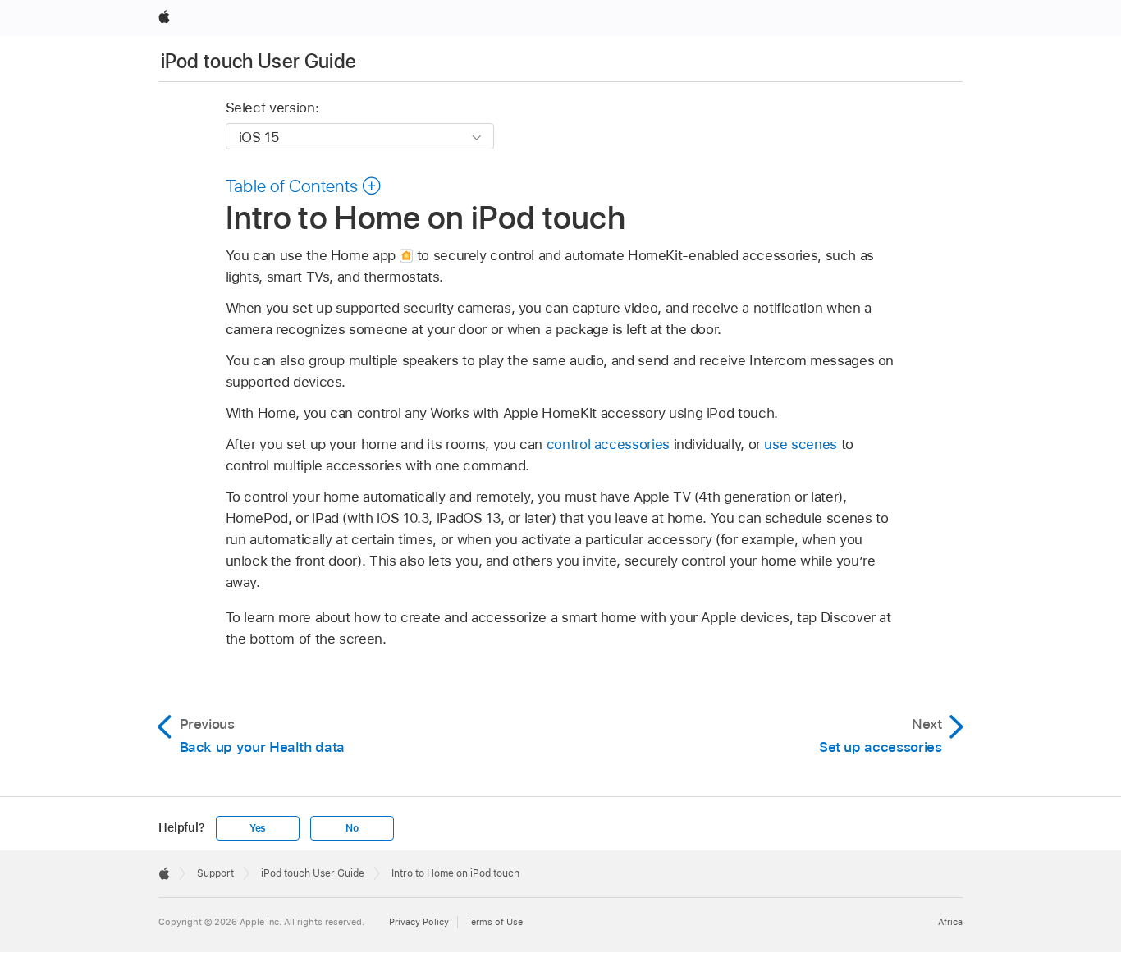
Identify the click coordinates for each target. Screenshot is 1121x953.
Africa (950, 922)
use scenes (800, 444)
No (352, 828)
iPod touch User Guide (259, 61)
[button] (304, 185)
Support (215, 873)
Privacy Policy (419, 922)
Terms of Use (494, 922)
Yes (257, 828)
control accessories (608, 444)
